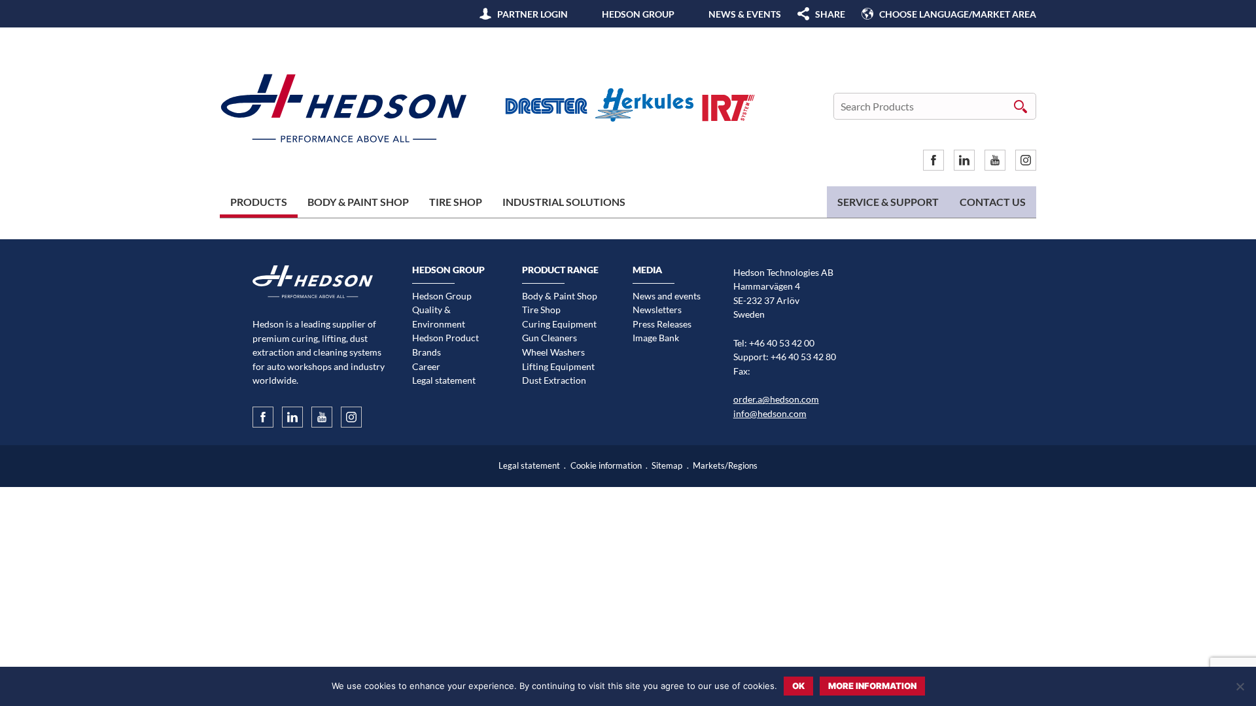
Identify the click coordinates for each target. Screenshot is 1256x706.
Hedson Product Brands (445, 345)
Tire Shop (455, 201)
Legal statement (444, 380)
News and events (667, 295)
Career (426, 366)
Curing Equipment (559, 323)
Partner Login (532, 14)
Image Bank (656, 337)
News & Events (744, 14)
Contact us (993, 201)
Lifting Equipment (558, 366)
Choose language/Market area (957, 14)
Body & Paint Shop (358, 201)
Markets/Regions (725, 466)
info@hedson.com (770, 413)
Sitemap (667, 466)
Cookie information (606, 466)
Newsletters (657, 309)
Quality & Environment (438, 316)
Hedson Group (638, 14)
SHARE (830, 14)
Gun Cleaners (549, 337)
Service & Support (888, 201)
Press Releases (662, 323)
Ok (798, 686)
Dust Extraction (554, 380)
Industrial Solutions (563, 201)
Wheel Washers (553, 352)
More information (872, 686)
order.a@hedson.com (776, 399)
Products (258, 201)
